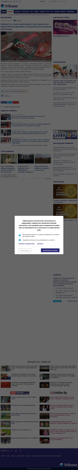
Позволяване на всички (50, 250)
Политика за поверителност (27, 244)
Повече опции (25, 250)
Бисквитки (40, 244)
